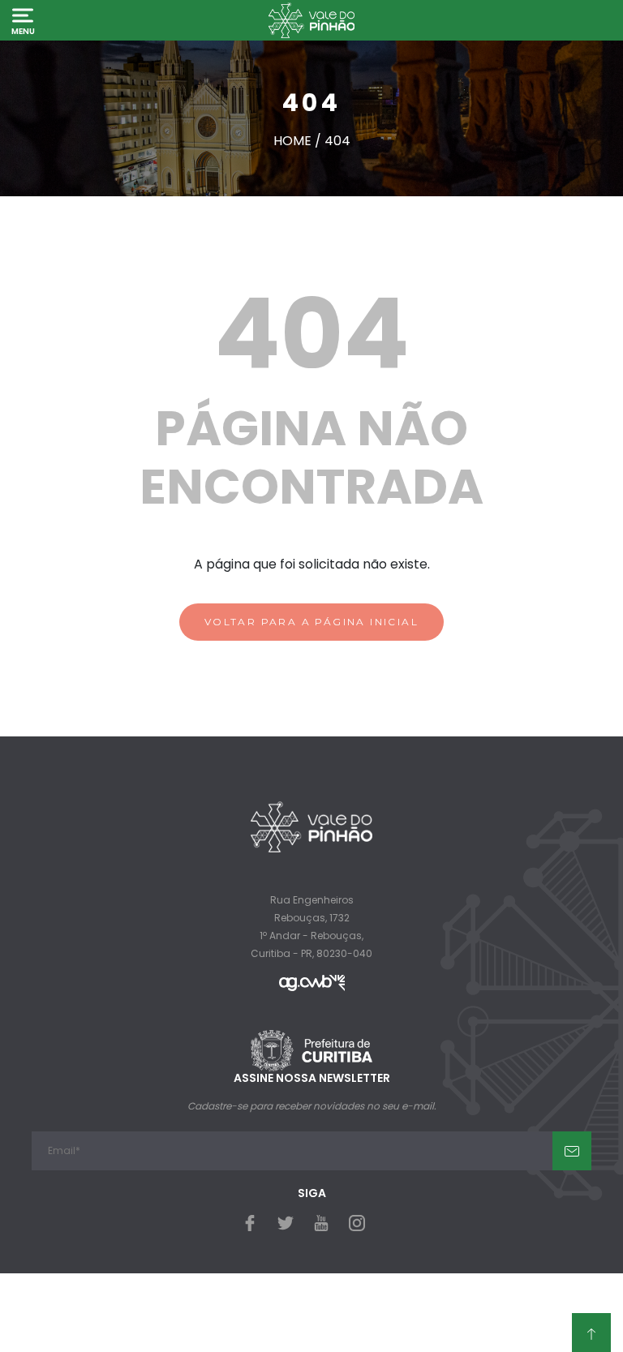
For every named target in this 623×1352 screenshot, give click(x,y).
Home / (298, 140)
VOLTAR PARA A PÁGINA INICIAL (311, 622)
